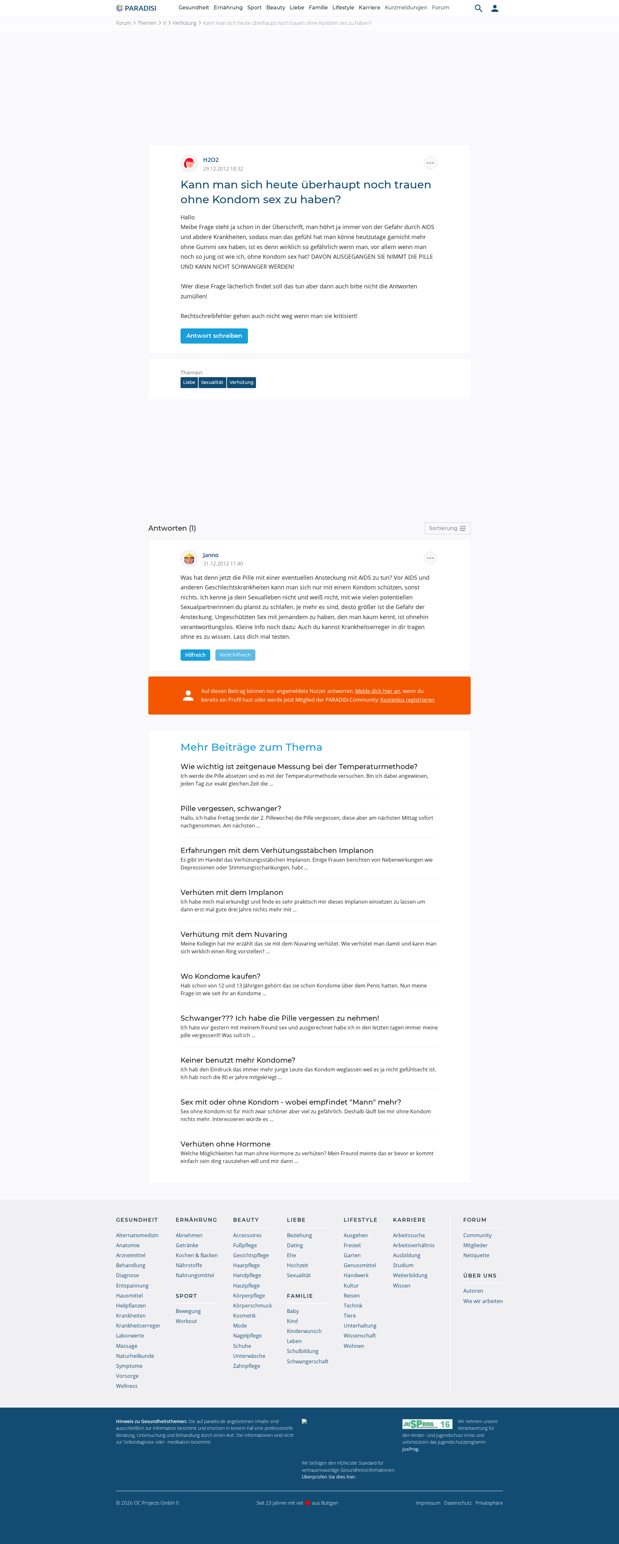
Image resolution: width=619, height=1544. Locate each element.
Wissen (401, 1285)
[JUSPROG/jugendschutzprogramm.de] (427, 1424)
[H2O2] (192, 163)
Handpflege (247, 1275)
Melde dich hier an (377, 691)
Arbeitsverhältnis (414, 1245)
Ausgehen (356, 1235)
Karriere (369, 8)
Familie (318, 8)
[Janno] (192, 558)
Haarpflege (246, 1265)
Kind (292, 1321)
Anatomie (128, 1245)
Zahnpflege (246, 1365)
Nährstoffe (189, 1265)
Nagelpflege (247, 1335)
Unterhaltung (360, 1325)
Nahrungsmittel (195, 1275)
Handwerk (356, 1275)
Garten (352, 1255)
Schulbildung (303, 1351)
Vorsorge (127, 1375)
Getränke (187, 1245)
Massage (126, 1345)
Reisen (352, 1295)
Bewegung (188, 1311)
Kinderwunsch (304, 1331)
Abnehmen (189, 1235)
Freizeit (352, 1245)
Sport (254, 8)
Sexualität (212, 382)
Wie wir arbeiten (483, 1301)
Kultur (351, 1285)
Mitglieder (475, 1245)
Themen (147, 22)
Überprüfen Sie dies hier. (329, 1477)
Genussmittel (360, 1265)
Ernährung (228, 8)
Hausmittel (129, 1295)
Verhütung (184, 22)
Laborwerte (130, 1335)
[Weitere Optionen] (430, 163)
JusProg (410, 1449)
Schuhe (242, 1345)
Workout (186, 1321)
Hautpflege (246, 1285)
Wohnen (354, 1345)
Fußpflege (245, 1245)
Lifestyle (343, 8)
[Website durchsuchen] (479, 8)
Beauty (275, 8)
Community (477, 1235)
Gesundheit (194, 8)
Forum (440, 8)
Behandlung (130, 1265)
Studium (403, 1265)
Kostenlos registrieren (407, 699)
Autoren (473, 1290)
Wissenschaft (360, 1335)
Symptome (129, 1365)
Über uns (480, 1276)
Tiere (350, 1315)
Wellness (127, 1385)
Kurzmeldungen (406, 8)
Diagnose (127, 1275)
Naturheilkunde (135, 1355)
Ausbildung (406, 1255)
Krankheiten (131, 1315)
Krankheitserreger (138, 1325)
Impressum (428, 1502)
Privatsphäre (489, 1502)
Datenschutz (458, 1502)
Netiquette (476, 1255)
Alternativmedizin (137, 1235)
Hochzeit (297, 1265)
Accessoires (247, 1235)
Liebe (297, 8)
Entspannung (132, 1285)
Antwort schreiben (214, 335)
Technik (353, 1305)
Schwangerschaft (308, 1361)
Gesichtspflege (251, 1255)
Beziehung (299, 1235)
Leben (294, 1341)
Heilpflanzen (131, 1305)
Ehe (291, 1255)
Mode (240, 1325)
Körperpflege (249, 1295)
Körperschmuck (252, 1305)
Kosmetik (244, 1315)
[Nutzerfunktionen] (495, 8)
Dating (295, 1245)
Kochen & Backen (197, 1255)
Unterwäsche (249, 1355)
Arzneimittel (130, 1255)
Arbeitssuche (409, 1235)
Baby (293, 1311)
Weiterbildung (410, 1275)
